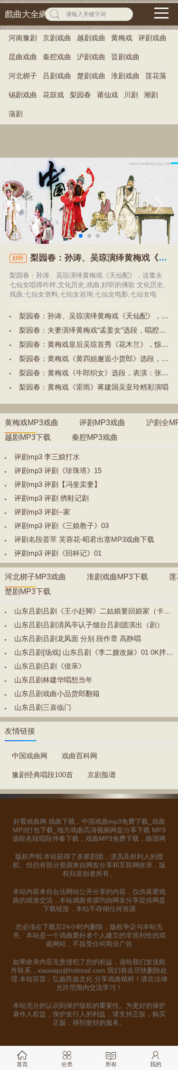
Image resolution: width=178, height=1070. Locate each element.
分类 (67, 1064)
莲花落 (156, 76)
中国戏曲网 (29, 756)
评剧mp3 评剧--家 (42, 512)
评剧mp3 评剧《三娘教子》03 (61, 525)
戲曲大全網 (26, 14)
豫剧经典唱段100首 (42, 775)
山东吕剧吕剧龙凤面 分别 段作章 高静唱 (77, 638)
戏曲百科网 (79, 756)
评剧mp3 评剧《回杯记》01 (58, 553)
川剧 (131, 95)
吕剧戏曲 (57, 76)
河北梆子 (23, 76)
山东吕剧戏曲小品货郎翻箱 (57, 693)
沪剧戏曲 (91, 57)
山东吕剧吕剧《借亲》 (49, 666)
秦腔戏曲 (57, 57)
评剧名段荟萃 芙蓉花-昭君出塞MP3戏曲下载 (84, 539)
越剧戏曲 (91, 38)
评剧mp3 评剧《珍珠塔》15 (58, 470)
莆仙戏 (107, 95)
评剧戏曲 (152, 38)
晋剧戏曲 (125, 57)
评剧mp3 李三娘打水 (47, 457)
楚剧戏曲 (91, 76)
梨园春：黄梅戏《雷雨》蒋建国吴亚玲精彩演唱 (94, 387)
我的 (155, 1064)
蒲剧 (16, 114)
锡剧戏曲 (23, 95)
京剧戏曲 (57, 38)
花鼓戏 (53, 95)
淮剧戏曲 (125, 76)
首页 (22, 1064)
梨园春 (80, 95)
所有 (111, 1064)
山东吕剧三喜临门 (42, 707)
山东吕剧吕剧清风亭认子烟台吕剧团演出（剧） (89, 625)
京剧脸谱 (101, 775)
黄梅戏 (121, 38)
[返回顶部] (159, 953)
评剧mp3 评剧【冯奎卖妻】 (57, 484)
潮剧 (151, 95)
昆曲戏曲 (23, 57)
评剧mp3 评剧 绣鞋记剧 (51, 498)
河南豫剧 (23, 38)
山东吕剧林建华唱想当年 (53, 680)
